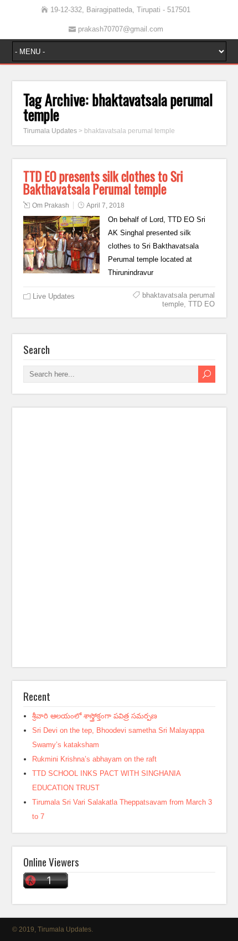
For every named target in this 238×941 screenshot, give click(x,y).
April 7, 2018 (105, 205)
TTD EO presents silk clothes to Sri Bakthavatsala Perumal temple (103, 182)
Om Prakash (50, 205)
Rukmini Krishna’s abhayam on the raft (94, 759)
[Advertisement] (119, 537)
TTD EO (201, 304)
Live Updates (54, 296)
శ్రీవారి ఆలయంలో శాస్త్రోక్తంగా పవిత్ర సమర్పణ (94, 716)
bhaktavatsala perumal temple (178, 299)
